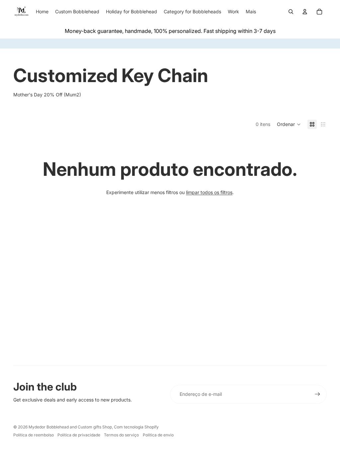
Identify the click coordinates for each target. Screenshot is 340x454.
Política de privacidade (78, 434)
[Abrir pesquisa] (291, 11)
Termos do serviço (121, 434)
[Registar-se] (317, 394)
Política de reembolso (33, 434)
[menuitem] (251, 11)
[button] (289, 124)
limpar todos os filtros (209, 192)
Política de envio (158, 434)
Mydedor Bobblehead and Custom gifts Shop (70, 426)
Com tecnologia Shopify (136, 426)
